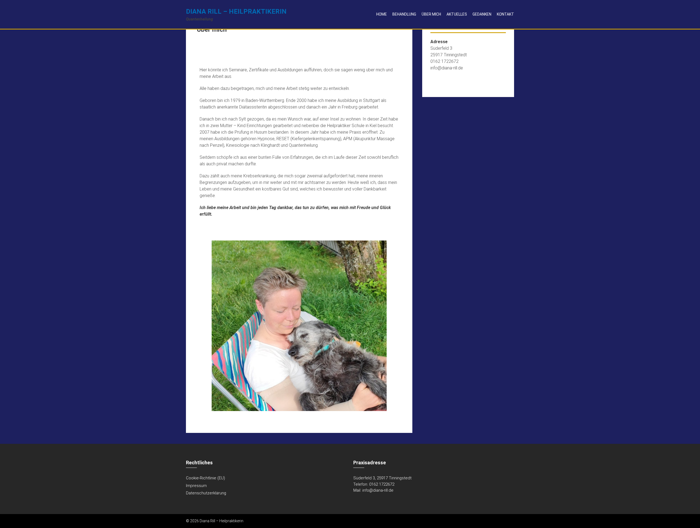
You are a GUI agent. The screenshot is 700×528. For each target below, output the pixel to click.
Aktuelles (457, 14)
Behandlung (404, 14)
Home (381, 14)
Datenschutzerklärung (206, 493)
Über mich (431, 14)
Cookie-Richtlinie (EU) (205, 478)
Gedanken (481, 14)
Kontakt (505, 14)
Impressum (196, 485)
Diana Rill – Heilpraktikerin (236, 11)
